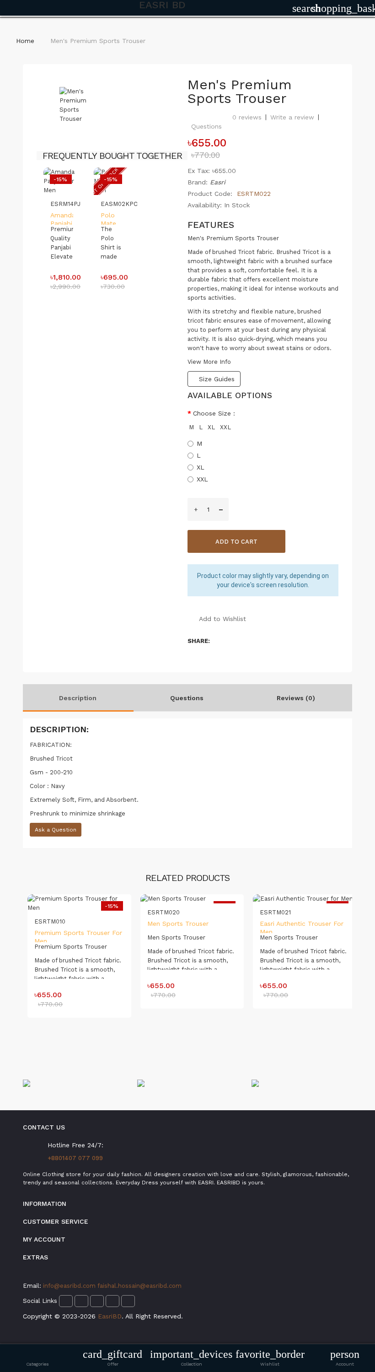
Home (25, 40)
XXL (225, 427)
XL (211, 427)
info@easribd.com (70, 1285)
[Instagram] (81, 1301)
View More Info (209, 361)
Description (77, 698)
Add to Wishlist (222, 618)
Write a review (292, 117)
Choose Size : (214, 413)
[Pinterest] (112, 1301)
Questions (206, 126)
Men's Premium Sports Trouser (97, 40)
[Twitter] (97, 1301)
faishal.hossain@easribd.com (139, 1285)
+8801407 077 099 (75, 1158)
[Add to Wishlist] (62, 217)
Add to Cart (236, 541)
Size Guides (217, 379)
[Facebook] (66, 1301)
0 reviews (247, 117)
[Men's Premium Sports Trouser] (73, 105)
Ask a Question (55, 829)
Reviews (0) (296, 698)
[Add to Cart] (62, 205)
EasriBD (110, 1316)
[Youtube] (128, 1301)
